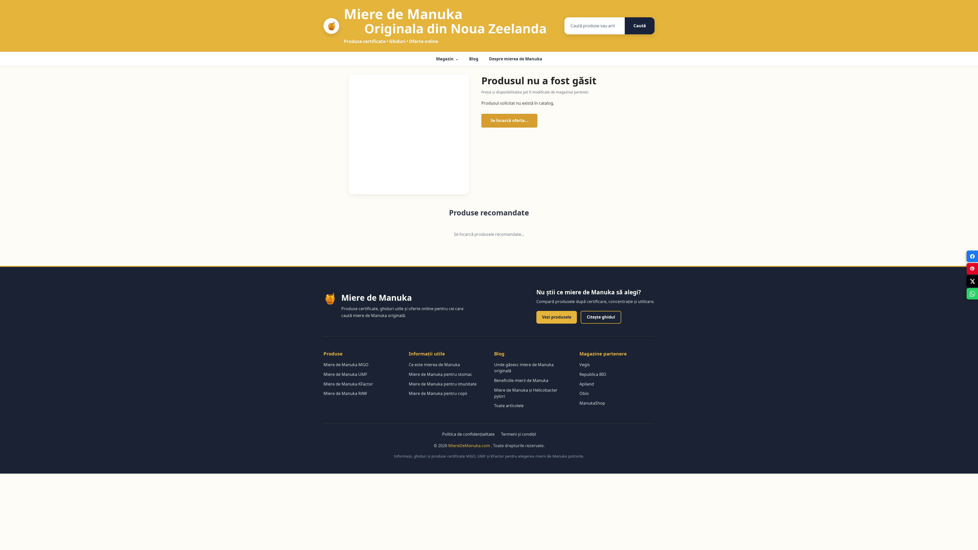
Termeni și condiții (518, 434)
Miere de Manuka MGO (346, 364)
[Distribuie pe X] (972, 281)
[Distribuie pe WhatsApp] (972, 293)
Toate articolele (509, 405)
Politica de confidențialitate (468, 434)
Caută (639, 26)
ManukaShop (592, 403)
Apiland (586, 384)
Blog (473, 59)
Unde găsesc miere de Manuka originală (524, 368)
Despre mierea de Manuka (515, 59)
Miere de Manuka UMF (345, 374)
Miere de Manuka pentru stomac (440, 374)
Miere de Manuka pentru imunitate (443, 384)
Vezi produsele (556, 317)
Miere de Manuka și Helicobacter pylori (526, 393)
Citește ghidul (601, 317)
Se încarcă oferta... (509, 120)
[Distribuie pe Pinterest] (972, 268)
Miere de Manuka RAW (345, 393)
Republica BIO (592, 374)
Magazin (447, 59)
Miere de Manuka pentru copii (438, 393)
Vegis (584, 364)
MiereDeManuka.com (469, 445)
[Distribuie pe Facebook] (972, 256)
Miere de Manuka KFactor (348, 384)
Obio (584, 393)
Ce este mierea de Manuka (434, 364)
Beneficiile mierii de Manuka (521, 380)
